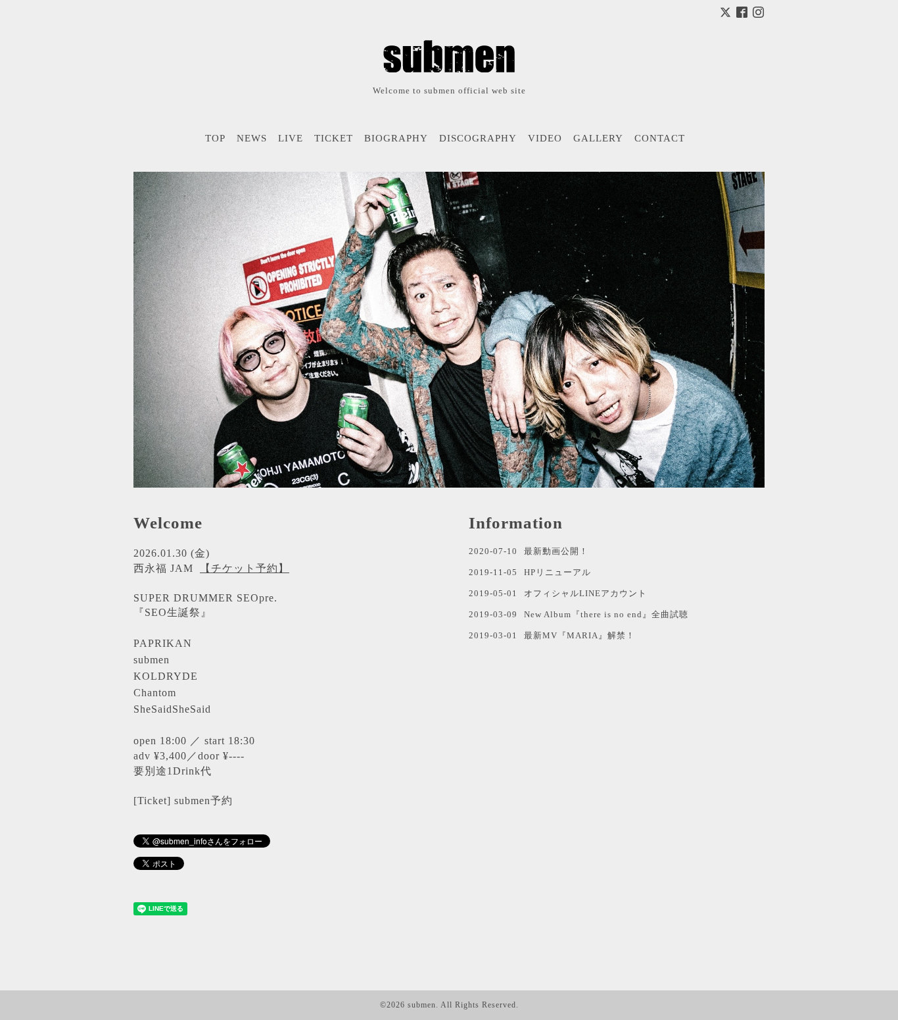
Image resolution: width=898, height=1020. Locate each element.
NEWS (252, 138)
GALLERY (598, 138)
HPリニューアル (557, 572)
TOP (215, 138)
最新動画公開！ (556, 551)
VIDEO (545, 138)
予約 (221, 800)
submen (422, 1004)
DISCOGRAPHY (478, 138)
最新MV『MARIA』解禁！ (579, 635)
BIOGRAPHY (396, 138)
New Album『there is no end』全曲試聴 (606, 614)
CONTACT (659, 138)
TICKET (333, 138)
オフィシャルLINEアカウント (585, 593)
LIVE (290, 138)
